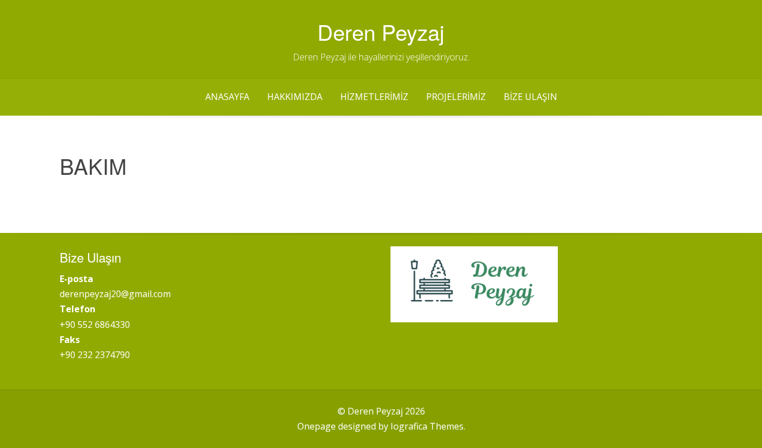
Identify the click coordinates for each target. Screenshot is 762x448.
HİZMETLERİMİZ (374, 96)
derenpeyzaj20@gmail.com (115, 294)
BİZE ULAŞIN (530, 96)
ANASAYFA (227, 96)
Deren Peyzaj (381, 31)
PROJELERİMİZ (456, 96)
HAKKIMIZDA (294, 96)
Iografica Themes (427, 426)
